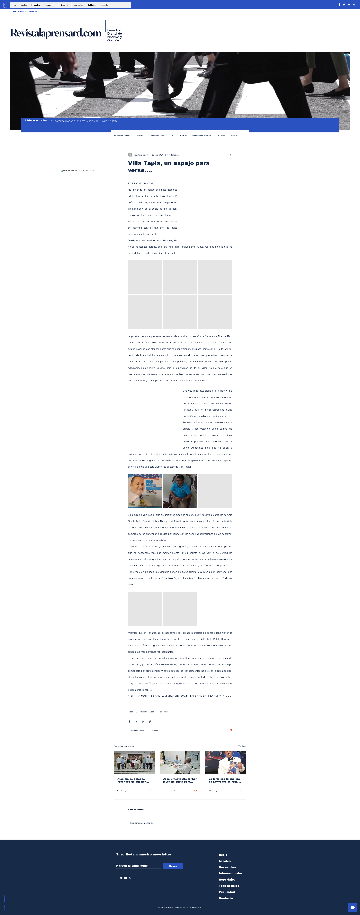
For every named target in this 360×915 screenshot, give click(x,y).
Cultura (183, 135)
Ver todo (242, 746)
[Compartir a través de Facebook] (129, 721)
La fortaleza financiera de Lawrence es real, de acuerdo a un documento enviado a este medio (225, 780)
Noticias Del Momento (202, 135)
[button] (242, 135)
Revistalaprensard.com (55, 32)
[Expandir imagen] (145, 277)
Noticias (140, 135)
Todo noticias (229, 885)
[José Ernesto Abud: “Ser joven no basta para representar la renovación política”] (180, 762)
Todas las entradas (122, 135)
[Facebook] (339, 4)
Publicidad (227, 891)
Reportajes (227, 879)
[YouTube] (349, 4)
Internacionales (231, 873)
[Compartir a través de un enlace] (150, 721)
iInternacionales (157, 135)
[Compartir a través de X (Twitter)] (136, 721)
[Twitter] (344, 4)
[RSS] (353, 4)
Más (233, 135)
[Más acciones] (230, 155)
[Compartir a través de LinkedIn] (143, 721)
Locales (221, 135)
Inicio (172, 135)
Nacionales (163, 712)
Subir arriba (4, 902)
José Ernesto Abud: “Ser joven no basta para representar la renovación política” (180, 780)
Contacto (226, 898)
